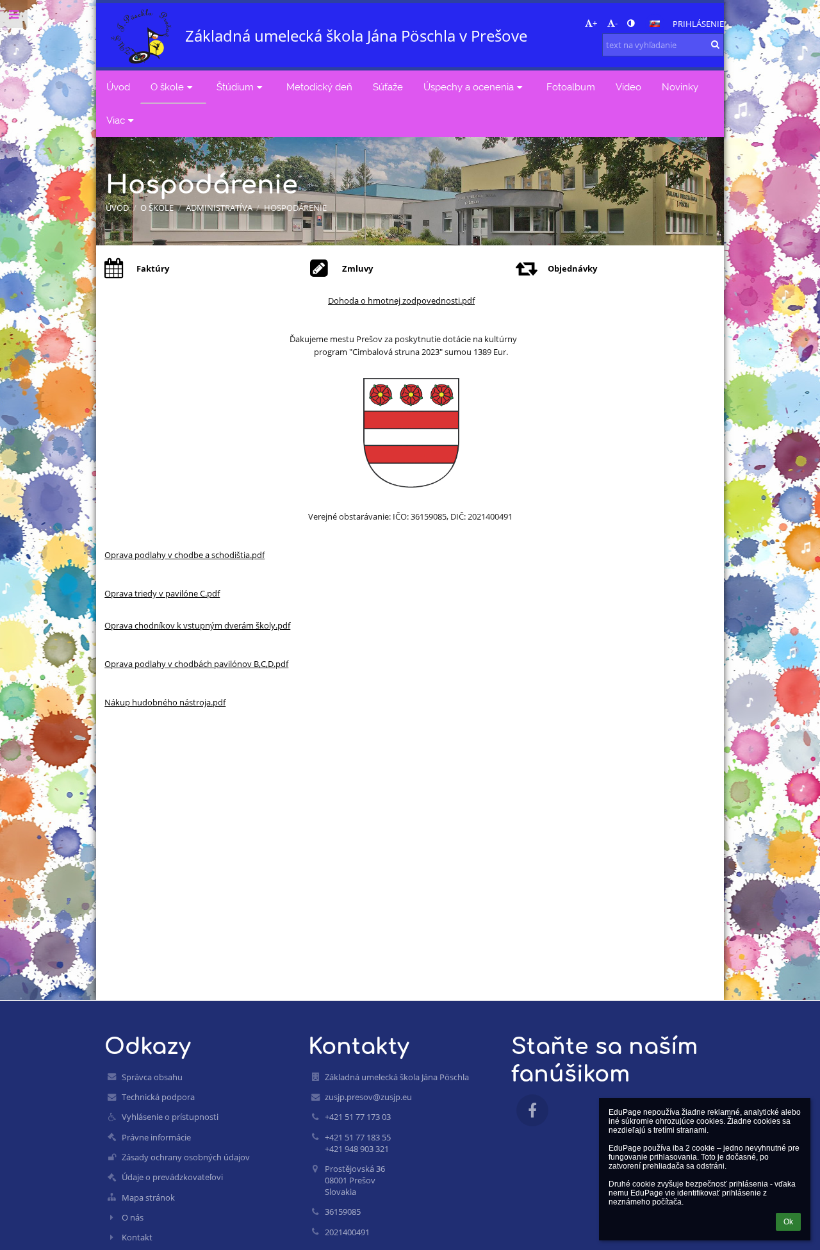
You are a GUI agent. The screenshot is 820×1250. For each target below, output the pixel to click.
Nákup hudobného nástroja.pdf (165, 702)
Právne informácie (156, 1137)
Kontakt (137, 1237)
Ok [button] (788, 1221)
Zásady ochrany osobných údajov (186, 1157)
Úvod (117, 207)
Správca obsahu (152, 1077)
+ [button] (595, 23)
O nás (133, 1217)
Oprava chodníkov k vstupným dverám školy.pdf (197, 625)
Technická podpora (158, 1097)
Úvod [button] (118, 86)
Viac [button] (115, 120)
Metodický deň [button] (319, 86)
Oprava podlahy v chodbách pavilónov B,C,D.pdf (196, 664)
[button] (630, 23)
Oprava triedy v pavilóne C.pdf (162, 593)
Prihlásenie (698, 23)
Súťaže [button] (388, 86)
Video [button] (628, 86)
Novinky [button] (680, 86)
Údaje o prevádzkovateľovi (172, 1177)
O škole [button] (167, 86)
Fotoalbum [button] (570, 86)
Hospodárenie (295, 207)
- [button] (616, 23)
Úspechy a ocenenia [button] (468, 86)
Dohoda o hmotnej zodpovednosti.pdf (401, 300)
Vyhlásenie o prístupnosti (170, 1117)
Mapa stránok (148, 1197)
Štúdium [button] (235, 86)
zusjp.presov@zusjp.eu (368, 1097)
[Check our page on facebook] (532, 1110)
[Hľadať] (715, 44)
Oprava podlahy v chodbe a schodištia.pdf (184, 555)
